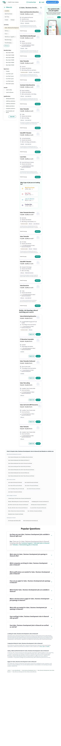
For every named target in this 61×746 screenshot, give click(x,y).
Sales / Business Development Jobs (29, 670)
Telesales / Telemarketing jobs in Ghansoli (25, 545)
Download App (32, 2)
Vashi (43, 646)
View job (38, 31)
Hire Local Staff (51, 2)
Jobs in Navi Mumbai (16, 670)
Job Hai (9, 670)
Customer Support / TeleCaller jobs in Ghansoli (35, 543)
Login (42, 2)
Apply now (31, 334)
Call (39, 334)
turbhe (48, 646)
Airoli (41, 646)
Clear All (12, 116)
